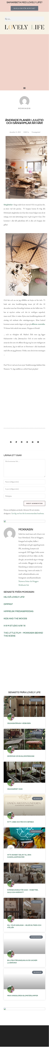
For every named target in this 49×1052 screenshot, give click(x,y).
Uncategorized (36, 132)
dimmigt (8, 604)
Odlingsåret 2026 (14, 789)
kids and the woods (15, 618)
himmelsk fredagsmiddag (18, 611)
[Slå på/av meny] (24, 88)
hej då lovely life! (14, 597)
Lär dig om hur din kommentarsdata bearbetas (27, 513)
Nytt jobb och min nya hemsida (20, 822)
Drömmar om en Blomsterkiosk (20, 756)
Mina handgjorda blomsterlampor (22, 995)
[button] (11, 442)
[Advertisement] (24, 61)
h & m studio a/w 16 (14, 626)
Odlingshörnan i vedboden (19, 723)
